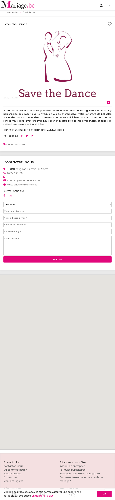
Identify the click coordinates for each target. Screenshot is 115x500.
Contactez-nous (13, 466)
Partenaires (10, 477)
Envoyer (57, 259)
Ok (104, 494)
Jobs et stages (12, 473)
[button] (108, 32)
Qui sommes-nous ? (15, 470)
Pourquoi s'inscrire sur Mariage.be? (80, 473)
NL (110, 5)
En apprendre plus (42, 495)
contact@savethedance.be (23, 180)
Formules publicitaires (73, 470)
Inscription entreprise (72, 466)
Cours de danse (15, 144)
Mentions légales (13, 481)
